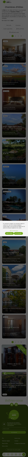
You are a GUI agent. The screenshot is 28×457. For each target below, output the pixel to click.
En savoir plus (15, 230)
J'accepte (19, 233)
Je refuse (10, 233)
